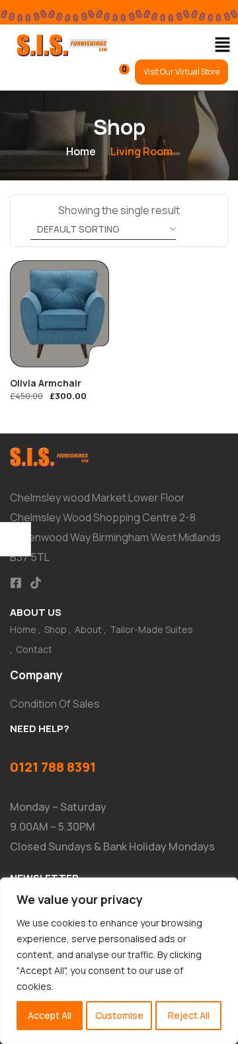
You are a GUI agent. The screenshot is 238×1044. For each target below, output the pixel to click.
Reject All (189, 1015)
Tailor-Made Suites (151, 629)
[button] (222, 45)
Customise (119, 1015)
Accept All (49, 1015)
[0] (115, 75)
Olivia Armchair (45, 383)
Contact (34, 649)
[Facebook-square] (16, 583)
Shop (55, 629)
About (88, 629)
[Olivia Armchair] (59, 314)
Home (81, 151)
